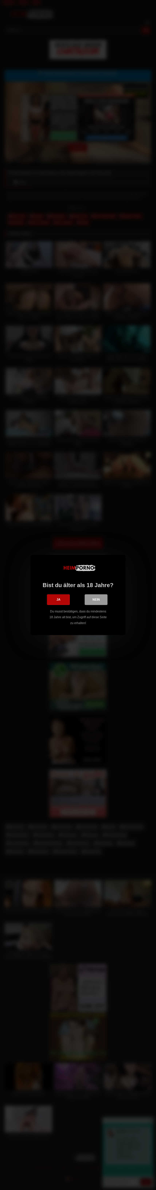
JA (58, 599)
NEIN (96, 599)
